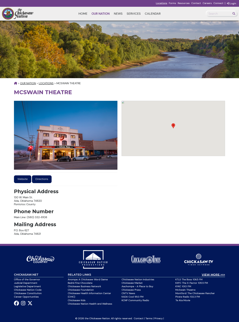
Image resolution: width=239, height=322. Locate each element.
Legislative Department (27, 286)
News (118, 14)
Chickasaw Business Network (84, 286)
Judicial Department (25, 283)
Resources (184, 3)
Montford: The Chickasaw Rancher (195, 293)
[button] (173, 125)
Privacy (158, 318)
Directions (41, 179)
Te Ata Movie (182, 300)
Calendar (153, 14)
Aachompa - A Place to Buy (137, 286)
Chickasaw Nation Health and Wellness (90, 303)
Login (232, 3)
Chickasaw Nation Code (27, 289)
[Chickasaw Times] (145, 259)
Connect (218, 3)
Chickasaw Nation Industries (138, 279)
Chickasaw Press (131, 289)
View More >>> (213, 274)
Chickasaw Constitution (28, 293)
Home (82, 14)
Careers (207, 3)
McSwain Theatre (185, 289)
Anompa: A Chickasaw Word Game (88, 279)
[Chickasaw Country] (40, 259)
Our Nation (101, 14)
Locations (161, 3)
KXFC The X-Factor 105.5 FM (191, 283)
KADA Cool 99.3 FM (132, 296)
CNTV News (128, 293)
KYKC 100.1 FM (183, 286)
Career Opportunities (26, 296)
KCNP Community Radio (135, 300)
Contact (196, 3)
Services (134, 14)
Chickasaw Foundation (81, 289)
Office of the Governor (27, 279)
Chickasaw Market (132, 283)
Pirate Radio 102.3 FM (187, 296)
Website (22, 179)
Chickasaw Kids (76, 300)
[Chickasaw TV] (198, 259)
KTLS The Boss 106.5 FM (188, 279)
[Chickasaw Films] (93, 259)
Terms (148, 318)
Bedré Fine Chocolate (80, 283)
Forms (172, 3)
